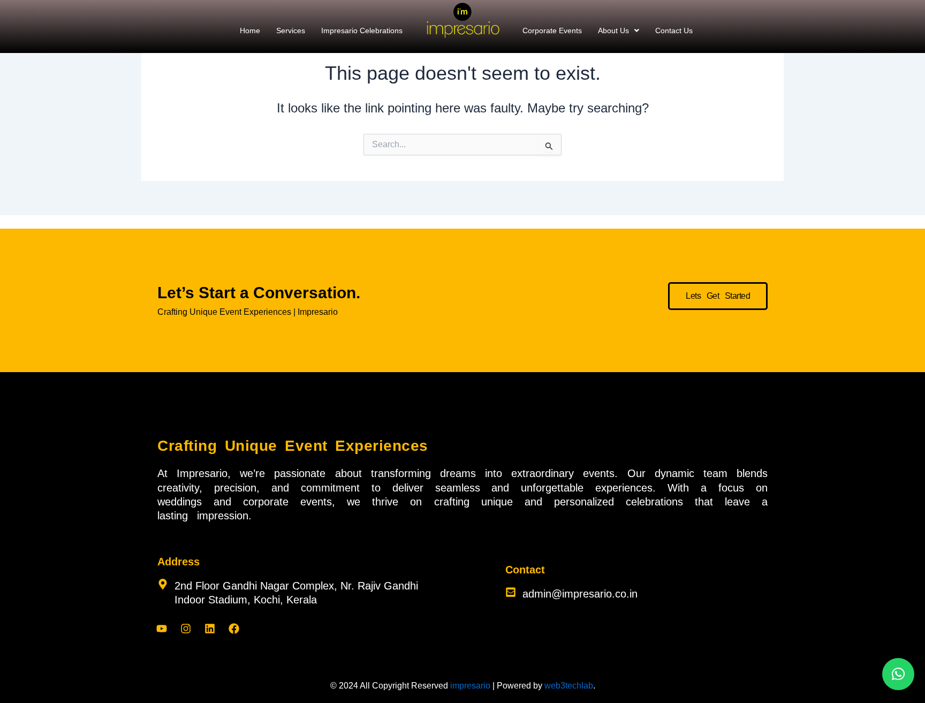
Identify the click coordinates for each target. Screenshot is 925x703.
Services (290, 30)
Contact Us (674, 30)
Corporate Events (552, 30)
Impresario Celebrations (362, 30)
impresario (470, 685)
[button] (618, 30)
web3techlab (568, 685)
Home (250, 30)
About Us (613, 30)
